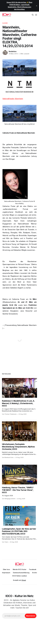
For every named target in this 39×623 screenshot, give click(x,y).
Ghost (24, 580)
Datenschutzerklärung (21, 573)
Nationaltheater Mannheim (12, 99)
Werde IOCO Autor (19, 569)
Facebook (32, 569)
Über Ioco (6, 569)
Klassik (5, 23)
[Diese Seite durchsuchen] (32, 14)
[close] (36, 5)
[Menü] (36, 14)
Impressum (6, 573)
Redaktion (12, 51)
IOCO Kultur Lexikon (19, 576)
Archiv (34, 573)
